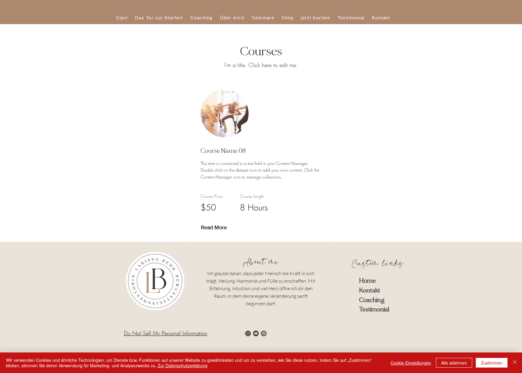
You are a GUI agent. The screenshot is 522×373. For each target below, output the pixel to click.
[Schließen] (514, 362)
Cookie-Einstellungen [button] (411, 363)
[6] (264, 333)
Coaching (372, 300)
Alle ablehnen (454, 363)
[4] (256, 333)
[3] (248, 333)
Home (367, 281)
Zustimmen (491, 363)
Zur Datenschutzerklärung (183, 365)
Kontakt (369, 290)
